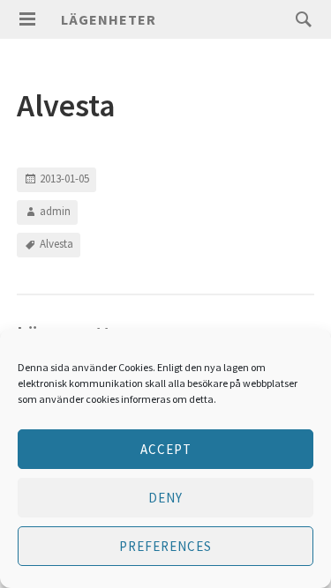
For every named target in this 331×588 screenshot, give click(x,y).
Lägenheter (108, 19)
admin (55, 211)
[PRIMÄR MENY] (27, 19)
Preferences (165, 546)
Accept (166, 449)
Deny (165, 497)
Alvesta (56, 243)
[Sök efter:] (299, 18)
